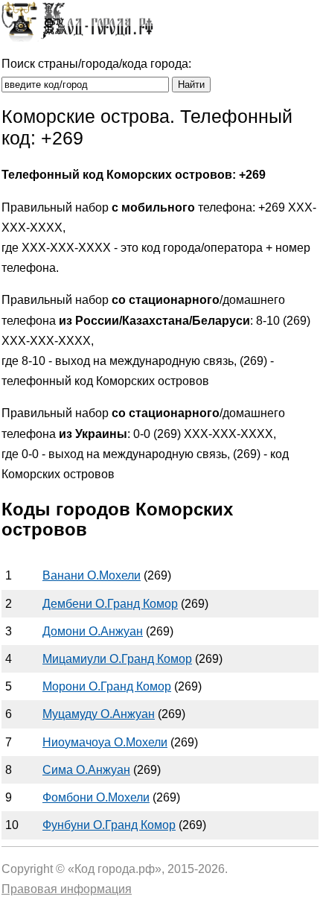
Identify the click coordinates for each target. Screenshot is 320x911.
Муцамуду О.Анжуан (98, 714)
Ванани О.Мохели (91, 575)
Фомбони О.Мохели (96, 797)
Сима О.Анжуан (86, 770)
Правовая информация (66, 889)
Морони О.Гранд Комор (106, 686)
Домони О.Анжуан (92, 631)
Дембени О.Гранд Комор (110, 603)
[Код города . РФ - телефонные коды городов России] (77, 37)
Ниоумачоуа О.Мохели (104, 742)
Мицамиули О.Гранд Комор (117, 659)
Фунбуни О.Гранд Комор (109, 825)
